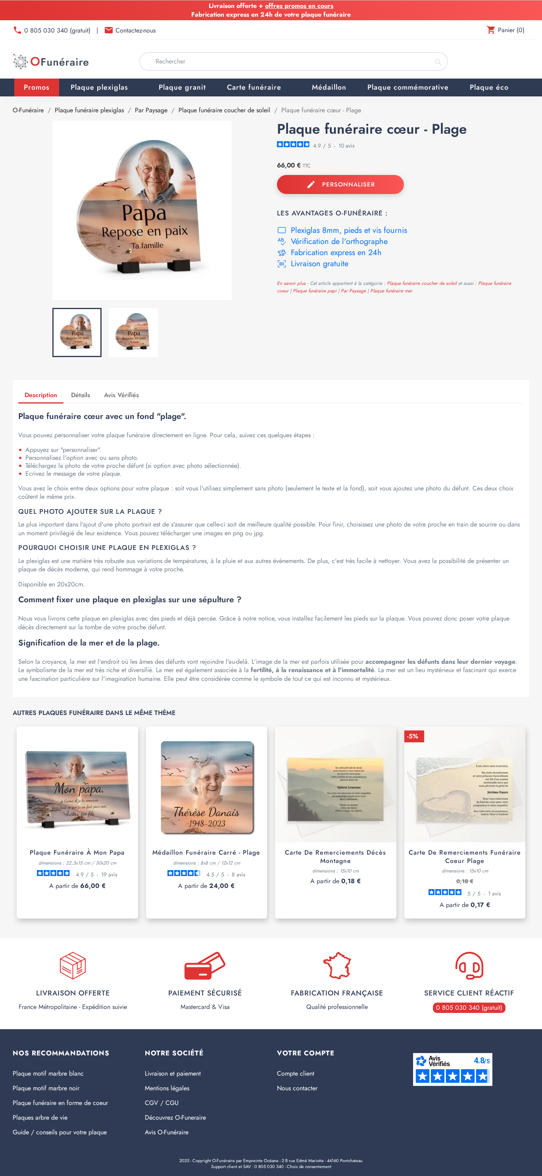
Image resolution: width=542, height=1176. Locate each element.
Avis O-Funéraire (166, 1132)
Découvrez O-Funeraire (175, 1117)
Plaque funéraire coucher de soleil (422, 283)
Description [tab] (41, 395)
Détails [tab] (80, 395)
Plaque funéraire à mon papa (77, 852)
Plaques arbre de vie (40, 1117)
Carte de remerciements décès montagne (335, 856)
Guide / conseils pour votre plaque (60, 1132)
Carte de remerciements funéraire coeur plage (465, 856)
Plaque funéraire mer (391, 290)
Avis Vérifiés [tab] (121, 395)
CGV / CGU (162, 1102)
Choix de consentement (309, 1166)
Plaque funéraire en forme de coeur (60, 1102)
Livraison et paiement (173, 1073)
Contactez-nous (135, 30)
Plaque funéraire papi (315, 290)
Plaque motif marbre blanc (48, 1073)
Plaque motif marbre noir (46, 1088)
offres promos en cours (299, 5)
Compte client (295, 1073)
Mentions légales (167, 1088)
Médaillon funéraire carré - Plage (206, 852)
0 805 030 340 (269, 1166)
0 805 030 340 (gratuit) (58, 30)
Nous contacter (297, 1088)
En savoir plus (291, 283)
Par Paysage (354, 290)
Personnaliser (340, 184)
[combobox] (293, 61)
